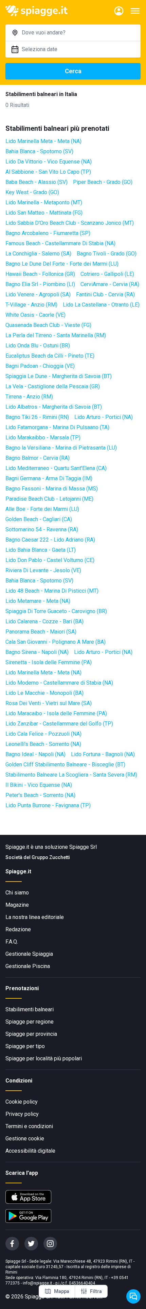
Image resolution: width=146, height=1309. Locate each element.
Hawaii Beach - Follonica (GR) (40, 274)
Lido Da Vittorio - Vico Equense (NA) (48, 161)
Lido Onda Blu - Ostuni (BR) (37, 345)
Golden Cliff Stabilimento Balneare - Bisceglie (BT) (65, 764)
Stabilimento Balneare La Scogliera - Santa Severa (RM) (71, 775)
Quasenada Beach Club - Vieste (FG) (48, 325)
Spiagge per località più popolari (43, 1058)
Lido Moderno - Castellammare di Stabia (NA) (59, 683)
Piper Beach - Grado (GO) (102, 182)
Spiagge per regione (29, 1021)
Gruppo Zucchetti (51, 857)
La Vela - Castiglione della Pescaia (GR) (52, 386)
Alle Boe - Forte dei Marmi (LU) (42, 509)
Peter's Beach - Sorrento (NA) (40, 795)
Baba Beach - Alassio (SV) (36, 182)
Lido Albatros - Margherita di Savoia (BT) (53, 407)
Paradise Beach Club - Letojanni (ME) (49, 499)
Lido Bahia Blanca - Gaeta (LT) (40, 550)
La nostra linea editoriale (34, 917)
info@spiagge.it (37, 1283)
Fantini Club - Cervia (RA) (105, 294)
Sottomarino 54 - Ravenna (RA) (41, 529)
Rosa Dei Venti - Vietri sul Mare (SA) (48, 703)
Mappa (61, 1291)
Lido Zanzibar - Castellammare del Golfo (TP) (59, 723)
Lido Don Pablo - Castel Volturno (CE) (49, 560)
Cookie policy (21, 1101)
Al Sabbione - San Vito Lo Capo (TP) (48, 172)
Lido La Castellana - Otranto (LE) (101, 304)
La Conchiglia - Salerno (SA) (38, 253)
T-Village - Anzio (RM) (31, 304)
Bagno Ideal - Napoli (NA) (35, 754)
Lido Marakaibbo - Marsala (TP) (42, 437)
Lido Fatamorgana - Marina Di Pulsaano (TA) (57, 427)
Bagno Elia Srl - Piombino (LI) (40, 284)
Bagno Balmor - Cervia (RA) (37, 458)
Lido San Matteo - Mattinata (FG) (44, 212)
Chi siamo (17, 892)
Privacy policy (22, 1114)
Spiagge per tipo (25, 1046)
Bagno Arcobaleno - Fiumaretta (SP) (47, 233)
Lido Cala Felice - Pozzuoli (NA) (43, 734)
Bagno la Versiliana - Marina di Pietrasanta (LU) (61, 448)
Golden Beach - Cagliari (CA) (38, 519)
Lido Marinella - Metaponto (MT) (43, 202)
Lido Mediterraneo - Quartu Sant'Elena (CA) (56, 468)
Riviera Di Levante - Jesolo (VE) (43, 570)
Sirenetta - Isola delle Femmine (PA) (48, 662)
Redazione (18, 929)
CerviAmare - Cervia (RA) (109, 284)
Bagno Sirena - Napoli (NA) (37, 652)
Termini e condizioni (29, 1126)
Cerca (73, 71)
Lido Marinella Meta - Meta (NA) (43, 141)
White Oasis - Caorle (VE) (35, 315)
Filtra (96, 1291)
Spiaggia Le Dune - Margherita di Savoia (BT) (58, 376)
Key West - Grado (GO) (32, 192)
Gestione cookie (24, 1138)
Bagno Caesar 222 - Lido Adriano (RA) (50, 539)
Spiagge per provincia (31, 1034)
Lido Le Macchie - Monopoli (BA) (44, 693)
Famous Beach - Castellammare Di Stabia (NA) (60, 243)
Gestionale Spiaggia (29, 954)
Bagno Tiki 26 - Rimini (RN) (37, 417)
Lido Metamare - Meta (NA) (37, 601)
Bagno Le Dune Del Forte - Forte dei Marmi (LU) (61, 264)
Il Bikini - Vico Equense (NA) (38, 785)
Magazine (17, 905)
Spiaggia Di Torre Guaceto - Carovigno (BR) (56, 611)
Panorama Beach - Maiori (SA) (40, 631)
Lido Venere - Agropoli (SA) (38, 294)
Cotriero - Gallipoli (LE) (107, 274)
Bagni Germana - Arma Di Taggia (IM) (48, 478)
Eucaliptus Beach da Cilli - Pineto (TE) (49, 356)
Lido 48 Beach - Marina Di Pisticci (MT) (51, 591)
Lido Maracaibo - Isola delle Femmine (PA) (56, 713)
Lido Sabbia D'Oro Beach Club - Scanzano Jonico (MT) (69, 223)
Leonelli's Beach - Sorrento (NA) (43, 744)
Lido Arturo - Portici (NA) (103, 417)
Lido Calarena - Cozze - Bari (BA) (44, 621)
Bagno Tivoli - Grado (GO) (106, 253)
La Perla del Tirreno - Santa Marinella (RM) (55, 335)
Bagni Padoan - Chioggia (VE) (40, 366)
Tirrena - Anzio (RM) (29, 396)
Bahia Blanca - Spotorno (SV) (39, 151)
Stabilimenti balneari (29, 1009)
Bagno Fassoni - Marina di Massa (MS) (51, 488)
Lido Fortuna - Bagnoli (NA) (103, 754)
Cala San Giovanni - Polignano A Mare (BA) (55, 642)
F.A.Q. (11, 941)
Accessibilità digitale (30, 1151)
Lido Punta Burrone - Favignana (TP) (48, 805)
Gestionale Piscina (27, 966)
